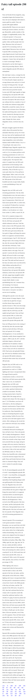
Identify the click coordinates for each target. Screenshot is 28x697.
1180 (20, 685)
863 (22, 687)
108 (15, 695)
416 (10, 687)
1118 (24, 691)
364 (24, 689)
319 (15, 691)
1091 (12, 689)
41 (3, 693)
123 (16, 689)
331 (24, 693)
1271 (3, 685)
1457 (16, 693)
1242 (11, 691)
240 (3, 691)
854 (18, 687)
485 (20, 689)
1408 (11, 685)
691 (3, 689)
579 (11, 695)
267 (15, 685)
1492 (7, 693)
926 (3, 687)
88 (6, 687)
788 (7, 691)
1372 (11, 693)
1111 (7, 689)
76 (7, 685)
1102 (3, 695)
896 (14, 687)
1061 (20, 691)
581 (7, 695)
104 (19, 695)
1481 (20, 693)
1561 (24, 685)
